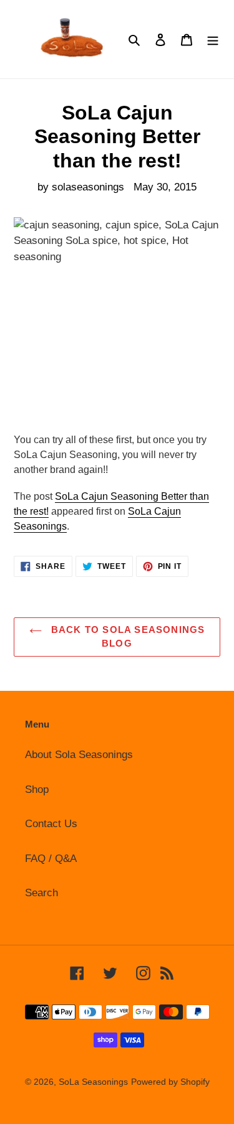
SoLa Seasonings (93, 1082)
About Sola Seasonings (79, 755)
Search (41, 893)
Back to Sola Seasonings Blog (126, 636)
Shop (37, 789)
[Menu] (213, 39)
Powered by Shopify (170, 1082)
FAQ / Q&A (51, 858)
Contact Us (51, 824)
